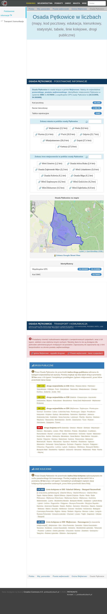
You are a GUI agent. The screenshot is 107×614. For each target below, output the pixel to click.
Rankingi (30, 3)
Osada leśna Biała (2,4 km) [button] (82, 163)
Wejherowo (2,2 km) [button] (57, 128)
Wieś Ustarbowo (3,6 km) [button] (87, 169)
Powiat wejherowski (60, 9)
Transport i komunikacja (14, 21)
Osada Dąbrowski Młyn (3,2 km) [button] (53, 169)
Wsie (84, 3)
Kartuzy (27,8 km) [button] (68, 146)
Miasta (76, 3)
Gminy (68, 3)
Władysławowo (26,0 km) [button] (57, 140)
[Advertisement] (13, 40)
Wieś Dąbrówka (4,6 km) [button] (83, 188)
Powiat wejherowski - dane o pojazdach (86, 353)
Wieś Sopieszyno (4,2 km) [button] (53, 182)
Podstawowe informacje (7, 13)
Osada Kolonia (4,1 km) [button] (55, 176)
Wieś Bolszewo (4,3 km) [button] (52, 188)
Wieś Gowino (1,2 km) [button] (51, 163)
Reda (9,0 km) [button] (81, 128)
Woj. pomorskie (43, 9)
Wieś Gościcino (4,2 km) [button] (84, 182)
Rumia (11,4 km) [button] (45, 134)
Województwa (44, 3)
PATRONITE (72, 592)
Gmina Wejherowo (79, 9)
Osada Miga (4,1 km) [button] (83, 176)
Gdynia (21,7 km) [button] (90, 134)
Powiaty (59, 3)
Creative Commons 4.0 (33, 592)
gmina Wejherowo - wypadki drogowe (49, 353)
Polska (31, 9)
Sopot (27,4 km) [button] (83, 140)
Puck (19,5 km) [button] (68, 134)
